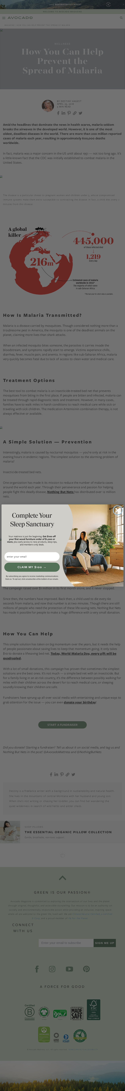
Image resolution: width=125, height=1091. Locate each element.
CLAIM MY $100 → (32, 567)
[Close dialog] (117, 510)
